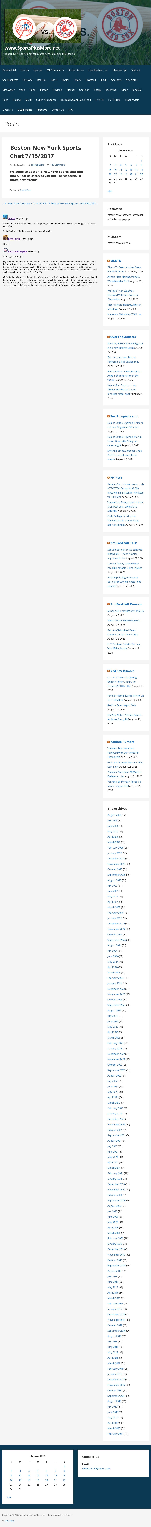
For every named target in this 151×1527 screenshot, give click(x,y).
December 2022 (116, 1053)
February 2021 (115, 1173)
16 (110, 174)
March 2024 (113, 972)
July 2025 (112, 885)
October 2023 (114, 999)
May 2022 (112, 1092)
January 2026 (114, 853)
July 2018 (112, 1341)
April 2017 (113, 1423)
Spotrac (38, 70)
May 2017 (112, 1417)
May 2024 (112, 961)
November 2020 (116, 1189)
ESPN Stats (114, 99)
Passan (44, 89)
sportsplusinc (37, 164)
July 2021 (112, 1146)
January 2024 (114, 983)
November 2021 (116, 1124)
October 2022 (114, 1064)
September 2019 (116, 1265)
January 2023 (114, 1048)
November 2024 (116, 929)
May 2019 (112, 1287)
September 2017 (116, 1396)
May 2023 (112, 1026)
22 (141, 174)
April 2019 (113, 1292)
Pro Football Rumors (126, 604)
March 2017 (113, 1428)
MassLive (7, 109)
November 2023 (116, 994)
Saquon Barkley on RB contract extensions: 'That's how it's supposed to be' (124, 554)
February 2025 (115, 912)
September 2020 (116, 1200)
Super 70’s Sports (46, 99)
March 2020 (113, 1233)
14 (136, 169)
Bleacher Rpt (120, 70)
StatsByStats (132, 99)
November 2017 (116, 1385)
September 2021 (116, 1135)
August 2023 (114, 1010)
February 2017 (115, 1433)
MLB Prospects (55, 70)
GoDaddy (9, 1520)
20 (131, 174)
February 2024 (115, 978)
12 (125, 169)
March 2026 (113, 842)
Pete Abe (28, 80)
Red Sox (41, 80)
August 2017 (114, 1401)
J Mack (77, 80)
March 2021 (113, 1167)
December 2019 (116, 1249)
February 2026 (115, 847)
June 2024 (112, 956)
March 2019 (113, 1298)
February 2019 (115, 1303)
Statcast (135, 70)
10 (115, 169)
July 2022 (112, 1081)
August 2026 (114, 815)
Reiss (32, 89)
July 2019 (112, 1276)
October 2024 (114, 934)
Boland (17, 99)
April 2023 (113, 1032)
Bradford (91, 80)
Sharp (97, 89)
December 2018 (116, 1314)
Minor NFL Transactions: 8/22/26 (125, 611)
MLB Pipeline (24, 109)
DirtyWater (8, 89)
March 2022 (113, 1102)
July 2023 (112, 1016)
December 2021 (116, 1119)
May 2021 (112, 1157)
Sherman (84, 89)
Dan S (54, 80)
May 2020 (112, 1222)
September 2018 (116, 1330)
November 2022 (116, 1059)
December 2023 (116, 988)
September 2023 (116, 1005)
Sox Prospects (10, 80)
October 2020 (114, 1195)
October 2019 (114, 1260)
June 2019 (112, 1281)
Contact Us (58, 109)
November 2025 (116, 864)
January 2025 (114, 918)
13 (131, 169)
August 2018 (114, 1336)
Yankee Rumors (122, 742)
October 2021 (114, 1130)
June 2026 (112, 826)
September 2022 (116, 1070)
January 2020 (114, 1243)
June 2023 (112, 1021)
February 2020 (115, 1238)
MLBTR (115, 261)
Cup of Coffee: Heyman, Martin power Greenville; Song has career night (124, 441)
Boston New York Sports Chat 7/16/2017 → (75, 203)
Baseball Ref (9, 70)
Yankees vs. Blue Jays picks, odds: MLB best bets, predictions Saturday (125, 507)
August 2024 (114, 945)
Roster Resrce (76, 70)
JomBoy (136, 89)
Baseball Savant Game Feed (75, 99)
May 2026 (112, 831)
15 (141, 169)
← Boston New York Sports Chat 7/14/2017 (26, 203)
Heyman (57, 89)
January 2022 (114, 1113)
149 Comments (57, 164)
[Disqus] (50, 250)
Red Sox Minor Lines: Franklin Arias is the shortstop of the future (123, 376)
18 (120, 174)
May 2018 (112, 1352)
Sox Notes (132, 80)
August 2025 (114, 880)
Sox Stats (116, 80)
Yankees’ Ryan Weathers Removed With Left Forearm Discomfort (122, 295)
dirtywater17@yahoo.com (96, 1468)
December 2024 (116, 923)
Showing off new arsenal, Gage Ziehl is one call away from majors (124, 455)
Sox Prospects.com (124, 416)
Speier (65, 80)
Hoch (5, 99)
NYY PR (99, 99)
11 (120, 169)
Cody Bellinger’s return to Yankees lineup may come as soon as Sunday (123, 520)
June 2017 (112, 1412)
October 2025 (114, 869)
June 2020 (112, 1216)
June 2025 (112, 891)
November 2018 (116, 1319)
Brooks (25, 70)
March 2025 (113, 907)
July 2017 (112, 1406)
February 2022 (115, 1108)
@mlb (103, 80)
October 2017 (114, 1390)
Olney (124, 89)
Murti (28, 99)
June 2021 (112, 1151)
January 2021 (114, 1178)
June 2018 (112, 1347)
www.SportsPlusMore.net (32, 48)
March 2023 (113, 1037)
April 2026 (113, 837)
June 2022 (112, 1086)
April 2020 (113, 1227)
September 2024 (116, 940)
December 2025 (116, 858)
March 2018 (113, 1363)
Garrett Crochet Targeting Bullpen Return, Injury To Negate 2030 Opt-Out (122, 682)
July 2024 (112, 950)
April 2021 (113, 1162)
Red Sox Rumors (122, 671)
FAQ (71, 109)
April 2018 (113, 1357)
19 (125, 174)
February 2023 (115, 1043)
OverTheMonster (98, 70)
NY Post (116, 478)
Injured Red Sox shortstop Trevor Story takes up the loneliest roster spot (121, 389)
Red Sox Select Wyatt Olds (121, 705)
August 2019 (114, 1271)
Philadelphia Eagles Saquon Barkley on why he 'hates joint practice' (124, 582)
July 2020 (112, 1211)
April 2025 (113, 902)
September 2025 (116, 874)
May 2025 (112, 896)
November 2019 (116, 1254)
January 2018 (114, 1374)
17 (115, 174)
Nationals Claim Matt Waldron (124, 314)
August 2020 (114, 1206)
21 (136, 174)
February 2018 (115, 1368)
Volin (22, 89)
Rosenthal (111, 89)
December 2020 (116, 1184)
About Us (42, 109)
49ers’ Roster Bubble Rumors (123, 620)
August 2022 (114, 1075)
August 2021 (114, 1140)
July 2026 (112, 820)
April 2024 (113, 967)
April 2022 (113, 1097)
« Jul (109, 191)
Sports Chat (25, 190)
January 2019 (114, 1309)
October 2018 (114, 1325)
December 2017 (116, 1379)
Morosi (71, 89)
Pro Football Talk (123, 543)
